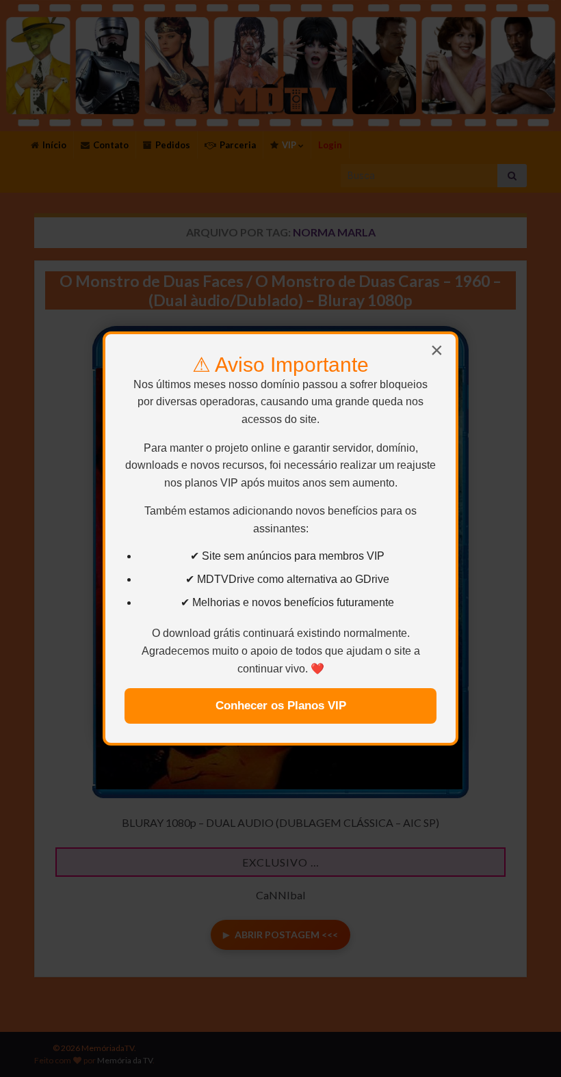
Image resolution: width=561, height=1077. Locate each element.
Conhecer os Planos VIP (281, 705)
